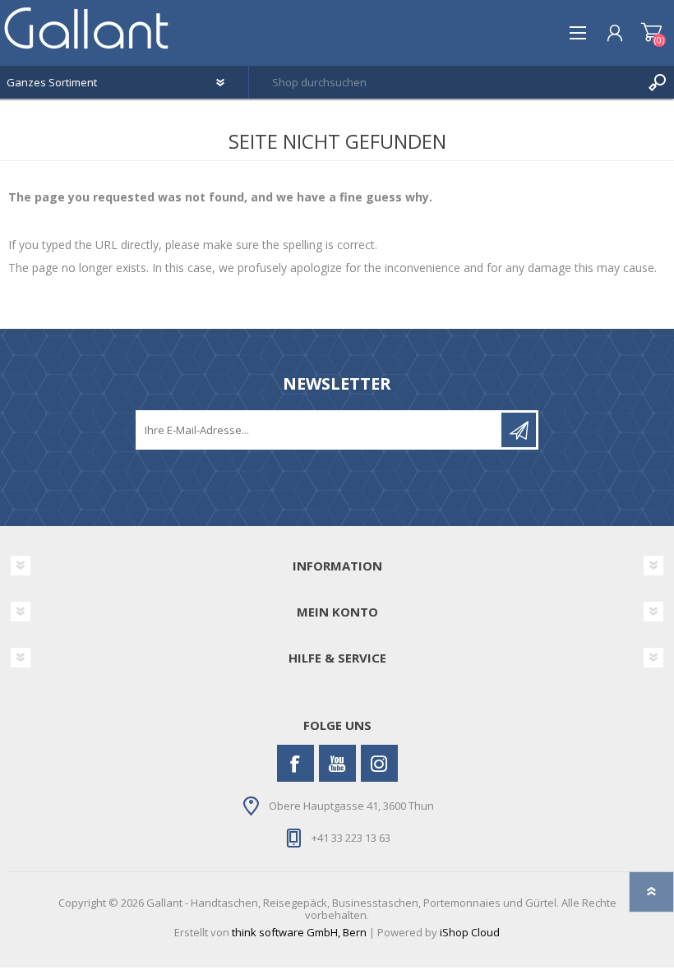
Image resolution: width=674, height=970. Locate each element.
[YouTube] (337, 763)
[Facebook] (295, 763)
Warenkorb (651, 33)
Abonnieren (518, 430)
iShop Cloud (470, 932)
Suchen (657, 82)
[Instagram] (379, 763)
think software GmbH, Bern (299, 932)
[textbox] (445, 82)
